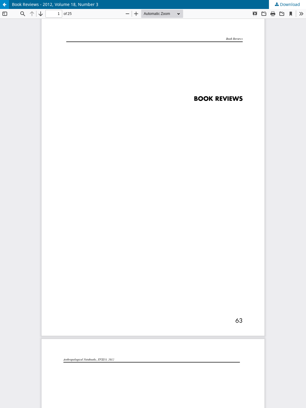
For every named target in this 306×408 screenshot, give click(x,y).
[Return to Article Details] (4, 4)
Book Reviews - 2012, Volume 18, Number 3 (55, 4)
